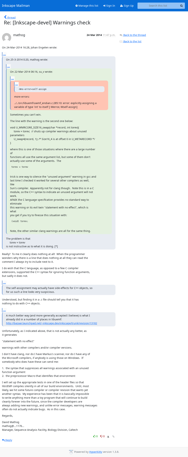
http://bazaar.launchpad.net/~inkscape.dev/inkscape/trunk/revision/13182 (51, 323)
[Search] (181, 6)
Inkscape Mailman (16, 5)
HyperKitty (95, 452)
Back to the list (132, 41)
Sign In (110, 5)
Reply (8, 440)
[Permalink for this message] (113, 436)
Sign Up (128, 5)
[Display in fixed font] (108, 436)
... (4, 54)
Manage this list (88, 5)
